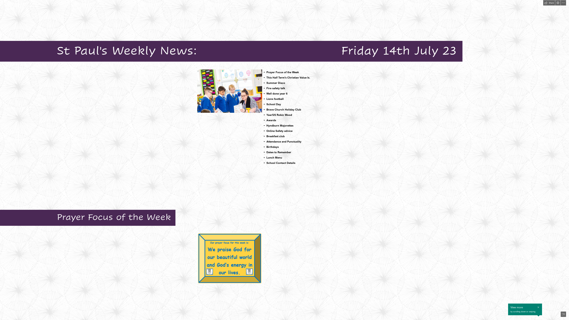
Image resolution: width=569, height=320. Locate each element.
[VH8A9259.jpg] (229, 91)
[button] (549, 2)
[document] (284, 160)
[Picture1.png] (229, 258)
